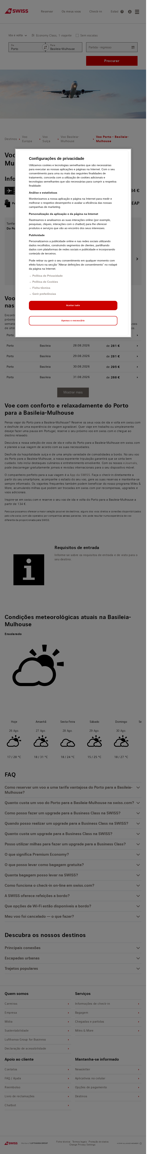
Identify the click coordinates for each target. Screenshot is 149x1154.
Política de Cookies (45, 281)
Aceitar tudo (73, 305)
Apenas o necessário (73, 320)
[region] (73, 243)
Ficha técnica (41, 287)
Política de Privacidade (47, 275)
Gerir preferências (44, 293)
